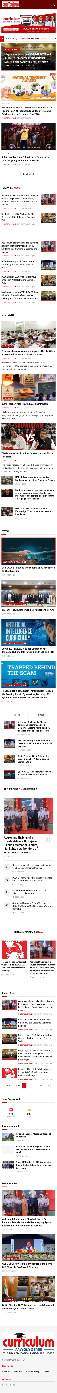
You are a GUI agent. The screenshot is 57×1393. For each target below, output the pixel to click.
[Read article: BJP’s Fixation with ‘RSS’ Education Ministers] (28, 387)
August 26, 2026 (28, 66)
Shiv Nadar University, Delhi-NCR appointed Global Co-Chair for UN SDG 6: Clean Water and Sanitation (32, 906)
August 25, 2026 (25, 118)
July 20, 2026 (23, 461)
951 (41, 1085)
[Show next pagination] (48, 1085)
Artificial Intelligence (15, 562)
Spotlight (9, 1300)
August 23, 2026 (25, 164)
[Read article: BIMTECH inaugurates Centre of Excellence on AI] (28, 593)
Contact (46, 1372)
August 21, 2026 (9, 614)
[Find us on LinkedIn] (10, 1384)
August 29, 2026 (25, 208)
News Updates (12, 49)
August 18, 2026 (25, 358)
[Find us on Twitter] (7, 1384)
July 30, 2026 (8, 701)
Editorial (8, 346)
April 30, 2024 (23, 1172)
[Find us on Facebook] (3, 1384)
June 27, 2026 (22, 502)
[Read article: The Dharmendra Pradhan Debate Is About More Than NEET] (28, 436)
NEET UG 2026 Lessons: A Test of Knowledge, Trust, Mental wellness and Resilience (34, 511)
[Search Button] (53, 4)
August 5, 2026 (8, 656)
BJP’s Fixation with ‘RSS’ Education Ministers (24, 404)
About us (6, 1372)
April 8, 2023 (22, 1140)
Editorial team (12, 66)
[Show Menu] (47, 4)
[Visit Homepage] (10, 4)
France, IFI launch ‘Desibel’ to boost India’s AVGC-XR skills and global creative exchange (34, 1072)
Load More (28, 174)
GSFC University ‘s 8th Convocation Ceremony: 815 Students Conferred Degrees (17, 264)
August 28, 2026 (25, 224)
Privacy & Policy (32, 1372)
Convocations (11, 1258)
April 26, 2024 (23, 1156)
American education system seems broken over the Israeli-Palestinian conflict (33, 1149)
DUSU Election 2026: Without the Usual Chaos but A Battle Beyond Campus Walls (19, 217)
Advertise (17, 1372)
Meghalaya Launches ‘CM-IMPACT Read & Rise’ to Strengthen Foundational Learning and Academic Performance (27, 58)
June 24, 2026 (22, 518)
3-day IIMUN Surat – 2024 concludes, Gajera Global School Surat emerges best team (34, 1165)
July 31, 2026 (23, 408)
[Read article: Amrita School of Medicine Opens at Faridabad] (8, 1137)
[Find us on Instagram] (14, 1384)
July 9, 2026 (21, 484)
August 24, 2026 (9, 575)
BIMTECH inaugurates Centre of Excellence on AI (27, 609)
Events (5, 153)
